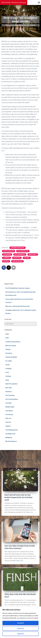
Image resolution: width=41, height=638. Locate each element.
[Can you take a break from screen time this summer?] (20, 530)
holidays (8, 376)
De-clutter (8, 361)
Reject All (21, 634)
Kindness (8, 391)
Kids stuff (8, 387)
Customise (20, 628)
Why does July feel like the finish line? (17, 306)
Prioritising (16, 257)
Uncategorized (10, 433)
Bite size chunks (10, 345)
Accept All (20, 623)
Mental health (33, 254)
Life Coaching (7, 254)
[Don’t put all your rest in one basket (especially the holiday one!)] (20, 479)
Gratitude (8, 368)
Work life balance (17, 261)
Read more (29, 512)
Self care (26, 257)
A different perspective (17, 247)
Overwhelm (6, 257)
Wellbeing (6, 261)
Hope (7, 380)
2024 (7, 334)
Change (7, 349)
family (7, 364)
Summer (8, 422)
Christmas (8, 353)
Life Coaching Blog (20, 254)
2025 (7, 338)
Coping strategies (8, 251)
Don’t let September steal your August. (17, 288)
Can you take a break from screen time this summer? (19, 547)
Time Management (11, 430)
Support (8, 426)
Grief (7, 372)
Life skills (8, 403)
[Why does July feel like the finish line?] (20, 579)
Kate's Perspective (23, 251)
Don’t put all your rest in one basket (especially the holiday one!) (18, 497)
